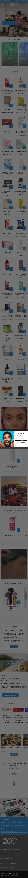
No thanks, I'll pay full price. (21, 442)
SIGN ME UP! (21, 440)
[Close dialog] (27, 431)
